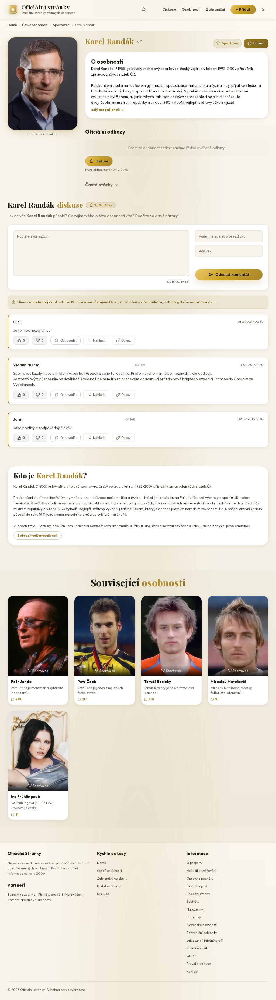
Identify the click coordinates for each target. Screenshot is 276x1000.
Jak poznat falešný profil (205, 940)
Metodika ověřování (201, 871)
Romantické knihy (21, 900)
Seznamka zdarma (22, 895)
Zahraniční (215, 9)
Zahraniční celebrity (112, 878)
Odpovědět (68, 340)
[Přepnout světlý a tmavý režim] (263, 9)
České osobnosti (35, 25)
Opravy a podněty (200, 878)
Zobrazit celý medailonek (38, 535)
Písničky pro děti (50, 895)
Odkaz (126, 340)
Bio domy (44, 900)
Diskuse (169, 9)
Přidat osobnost (109, 886)
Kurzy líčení (73, 895)
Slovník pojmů (197, 886)
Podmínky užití (197, 948)
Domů (12, 25)
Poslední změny (198, 894)
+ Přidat (243, 9)
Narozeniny (195, 909)
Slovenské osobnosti (202, 925)
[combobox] (148, 9)
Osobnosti (191, 9)
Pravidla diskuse (199, 964)
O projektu (195, 863)
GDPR (191, 956)
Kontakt (192, 971)
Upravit (259, 43)
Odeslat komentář (232, 274)
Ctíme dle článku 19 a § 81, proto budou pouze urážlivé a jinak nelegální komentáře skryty (116, 302)
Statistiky (194, 917)
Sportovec (61, 25)
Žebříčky (193, 901)
